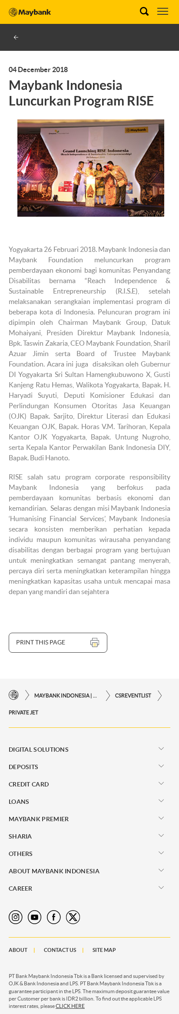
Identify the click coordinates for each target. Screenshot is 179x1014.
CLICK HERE (70, 1006)
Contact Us (60, 950)
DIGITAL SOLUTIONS (39, 749)
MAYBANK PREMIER (39, 819)
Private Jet (23, 712)
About (18, 950)
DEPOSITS (23, 766)
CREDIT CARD (29, 784)
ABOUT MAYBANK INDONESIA (54, 871)
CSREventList (133, 695)
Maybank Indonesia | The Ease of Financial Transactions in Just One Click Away (66, 695)
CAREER (21, 888)
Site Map (104, 950)
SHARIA (20, 836)
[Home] (14, 695)
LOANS (19, 801)
